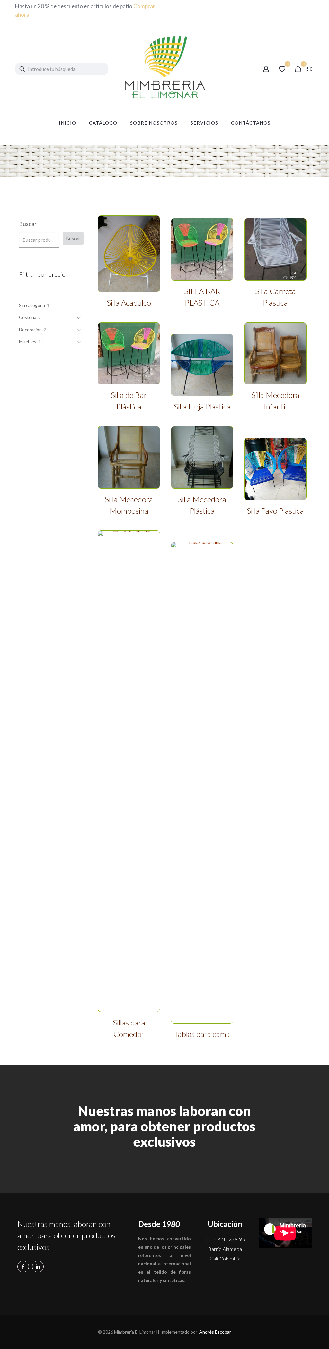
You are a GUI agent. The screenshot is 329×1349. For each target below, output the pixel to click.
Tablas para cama (202, 1034)
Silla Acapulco (129, 302)
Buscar (28, 223)
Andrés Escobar (215, 1332)
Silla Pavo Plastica (275, 510)
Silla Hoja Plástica (202, 406)
